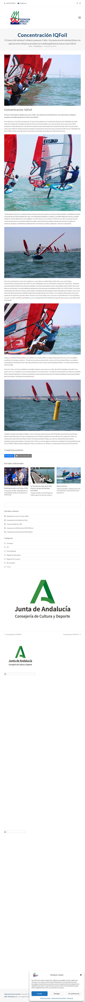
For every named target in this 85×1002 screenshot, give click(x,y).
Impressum (70, 998)
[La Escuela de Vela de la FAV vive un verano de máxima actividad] (42, 475)
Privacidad (24, 994)
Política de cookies (45, 998)
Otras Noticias (11, 551)
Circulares (10, 543)
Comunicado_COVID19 (12, 635)
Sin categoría (11, 563)
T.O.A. (9, 567)
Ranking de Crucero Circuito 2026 (17, 516)
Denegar (57, 994)
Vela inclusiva (62, 486)
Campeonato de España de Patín (17, 520)
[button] (81, 975)
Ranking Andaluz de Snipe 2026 (16, 488)
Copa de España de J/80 (14, 524)
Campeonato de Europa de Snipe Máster (20, 532)
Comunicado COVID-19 (71, 635)
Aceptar (39, 994)
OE (8, 547)
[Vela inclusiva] (69, 475)
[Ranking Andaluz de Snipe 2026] (16, 476)
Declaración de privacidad (59, 998)
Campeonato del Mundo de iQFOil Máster (20, 528)
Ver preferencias (73, 994)
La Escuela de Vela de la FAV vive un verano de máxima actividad (41, 488)
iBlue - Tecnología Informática (23, 996)
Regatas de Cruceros (13, 559)
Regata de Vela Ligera (14, 555)
